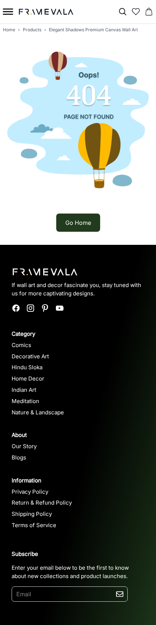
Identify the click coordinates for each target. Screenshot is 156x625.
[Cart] (148, 11)
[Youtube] (59, 308)
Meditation (25, 401)
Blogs (19, 457)
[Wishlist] (135, 11)
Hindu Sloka (27, 367)
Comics (21, 345)
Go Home (78, 222)
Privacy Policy (30, 491)
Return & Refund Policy (42, 502)
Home (9, 29)
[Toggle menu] (8, 12)
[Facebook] (16, 308)
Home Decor (28, 378)
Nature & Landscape (38, 412)
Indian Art (24, 389)
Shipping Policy (32, 513)
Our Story (24, 446)
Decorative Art (30, 356)
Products (32, 29)
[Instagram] (30, 308)
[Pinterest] (45, 308)
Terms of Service (34, 525)
